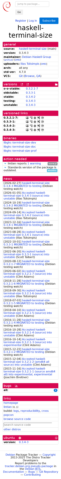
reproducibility (30, 410)
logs (16, 410)
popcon (9, 415)
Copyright (49, 454)
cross (45, 410)
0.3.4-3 (30, 100)
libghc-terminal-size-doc (20, 146)
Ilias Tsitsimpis (30, 63)
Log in (33, 20)
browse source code (17, 419)
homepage (11, 402)
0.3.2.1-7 (32, 88)
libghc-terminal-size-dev (20, 142)
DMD (17, 60)
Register (20, 20)
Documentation (13, 471)
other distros (12, 429)
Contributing (32, 474)
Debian (10, 454)
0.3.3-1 (30, 92)
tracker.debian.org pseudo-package (29, 466)
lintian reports (32, 163)
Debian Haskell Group (36, 57)
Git (21, 76)
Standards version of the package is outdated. (30, 169)
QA (38, 76)
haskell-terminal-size (33, 48)
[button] (5, 163)
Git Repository (48, 471)
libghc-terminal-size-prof (20, 150)
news (8, 179)
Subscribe (49, 20)
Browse (30, 76)
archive (8, 60)
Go (19, 12)
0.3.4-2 (30, 96)
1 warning (34, 163)
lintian (8, 407)
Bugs (31, 471)
